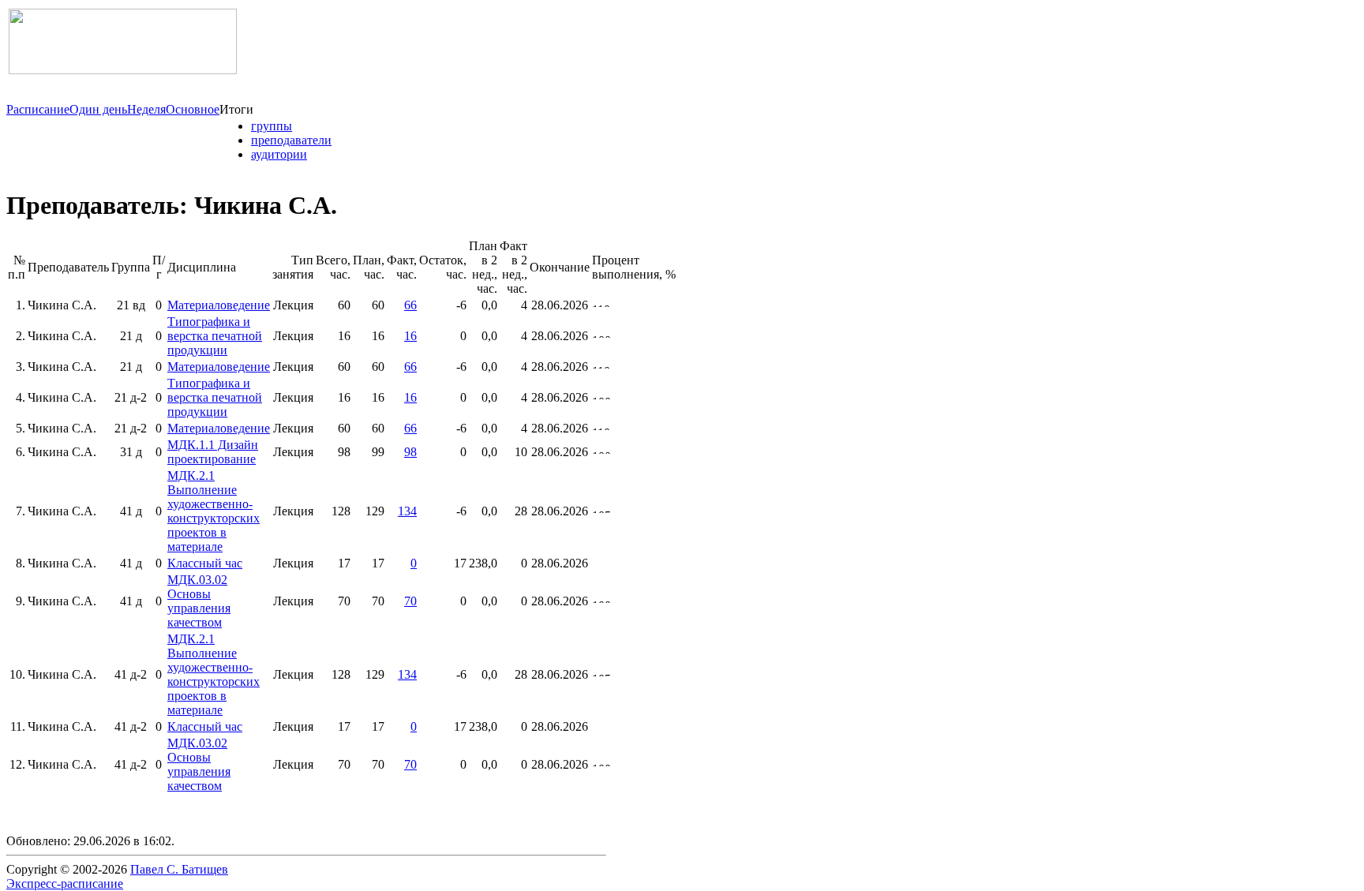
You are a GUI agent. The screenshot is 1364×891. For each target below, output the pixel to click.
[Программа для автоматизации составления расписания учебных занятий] (123, 70)
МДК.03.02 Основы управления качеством (198, 601)
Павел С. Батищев (179, 869)
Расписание (37, 109)
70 (410, 601)
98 (410, 452)
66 (410, 305)
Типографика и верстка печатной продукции (214, 336)
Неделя (146, 109)
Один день (98, 109)
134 (407, 511)
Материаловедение (218, 305)
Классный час (204, 563)
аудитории (279, 154)
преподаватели (291, 140)
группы (271, 126)
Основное (192, 109)
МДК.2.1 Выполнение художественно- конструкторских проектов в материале (213, 511)
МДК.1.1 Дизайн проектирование (212, 452)
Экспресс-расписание (64, 883)
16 (410, 336)
